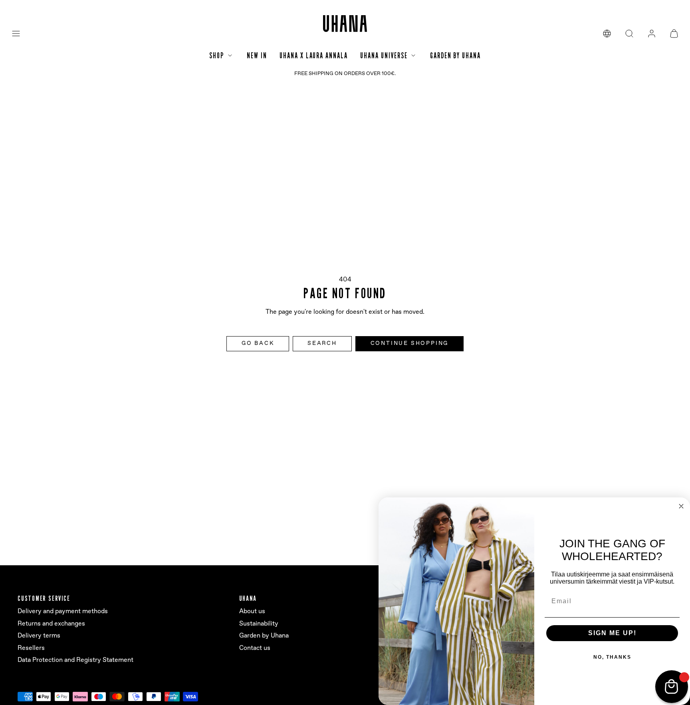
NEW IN (257, 55)
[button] (16, 33)
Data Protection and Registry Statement (75, 660)
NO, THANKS (612, 657)
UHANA (248, 598)
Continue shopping (410, 343)
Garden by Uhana (264, 636)
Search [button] (322, 343)
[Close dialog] (681, 506)
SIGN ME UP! (612, 633)
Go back (258, 343)
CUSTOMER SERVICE (44, 598)
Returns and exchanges (51, 624)
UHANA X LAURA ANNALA (313, 55)
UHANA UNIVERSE (384, 55)
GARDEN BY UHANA (455, 55)
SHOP (216, 55)
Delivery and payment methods (63, 611)
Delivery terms (39, 636)
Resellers (31, 648)
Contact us (254, 648)
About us (252, 611)
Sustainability (258, 624)
